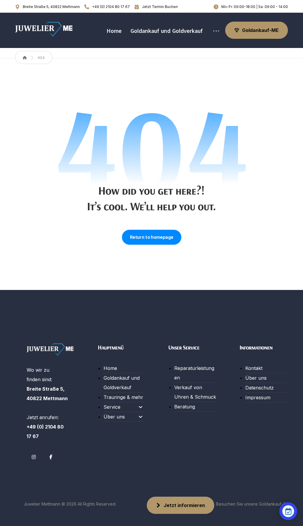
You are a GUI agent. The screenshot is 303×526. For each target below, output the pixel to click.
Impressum (257, 397)
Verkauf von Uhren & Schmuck (195, 392)
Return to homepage (151, 237)
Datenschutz (259, 388)
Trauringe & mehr (123, 397)
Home (110, 368)
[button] (216, 32)
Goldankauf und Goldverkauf (122, 382)
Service (112, 407)
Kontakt (253, 368)
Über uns (114, 417)
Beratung (184, 407)
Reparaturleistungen (194, 373)
